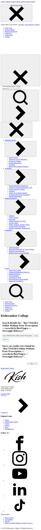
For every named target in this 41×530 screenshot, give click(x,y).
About (7, 268)
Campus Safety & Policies (17, 226)
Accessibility (9, 519)
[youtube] (20, 480)
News (6, 427)
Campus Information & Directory (19, 272)
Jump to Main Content (18, 1)
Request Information (15, 163)
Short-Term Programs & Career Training (21, 249)
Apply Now (8, 28)
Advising (12, 191)
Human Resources (14, 274)
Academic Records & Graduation (19, 195)
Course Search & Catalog (17, 189)
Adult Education (14, 247)
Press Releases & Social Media (18, 279)
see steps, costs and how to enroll (29, 24)
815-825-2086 (5, 394)
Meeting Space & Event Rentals (19, 253)
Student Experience (11, 198)
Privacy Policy (9, 518)
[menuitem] (22, 28)
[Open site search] (16, 291)
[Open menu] (20, 70)
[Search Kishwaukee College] (20, 105)
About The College (15, 270)
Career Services (14, 217)
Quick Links (9, 35)
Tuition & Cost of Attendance (18, 159)
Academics (8, 168)
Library (7, 425)
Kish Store (12, 219)
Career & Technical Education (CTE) (20, 187)
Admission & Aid (10, 140)
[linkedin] (20, 496)
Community (8, 230)
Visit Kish (12, 165)
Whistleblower (9, 429)
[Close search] (16, 130)
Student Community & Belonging (19, 228)
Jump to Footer (30, 1)
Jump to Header (6, 1)
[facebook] (20, 450)
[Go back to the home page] (16, 54)
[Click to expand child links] (20, 149)
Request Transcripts (11, 31)
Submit (5, 339)
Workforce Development (16, 251)
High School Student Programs (18, 166)
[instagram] (20, 465)
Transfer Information (15, 196)
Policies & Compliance (16, 281)
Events (7, 423)
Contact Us (8, 33)
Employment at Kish (11, 422)
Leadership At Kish (15, 277)
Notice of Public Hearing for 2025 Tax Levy (19, 523)
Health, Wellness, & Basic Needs (19, 225)
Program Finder (10, 30)
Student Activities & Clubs (17, 221)
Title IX (7, 521)
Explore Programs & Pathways (18, 186)
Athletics (11, 216)
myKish (7, 37)
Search (4, 89)
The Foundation (14, 276)
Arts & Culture (13, 223)
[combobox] (20, 335)
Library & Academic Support (18, 193)
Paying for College (15, 161)
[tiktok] (20, 511)
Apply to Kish (13, 157)
